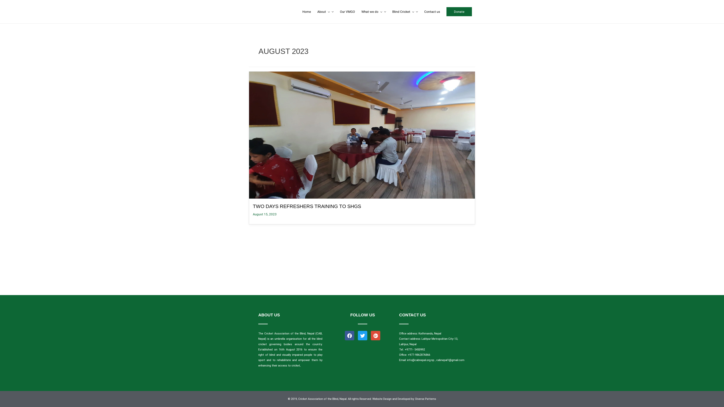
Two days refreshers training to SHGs (307, 206)
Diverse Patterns (425, 399)
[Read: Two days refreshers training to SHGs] (362, 134)
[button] (459, 11)
